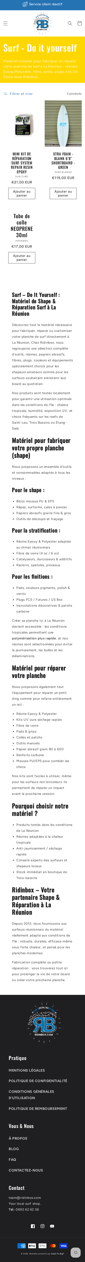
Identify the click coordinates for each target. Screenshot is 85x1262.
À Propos (18, 1138)
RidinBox (33, 1254)
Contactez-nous (26, 1170)
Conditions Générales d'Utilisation (31, 1095)
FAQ (12, 1160)
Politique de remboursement (38, 1109)
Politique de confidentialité (38, 1081)
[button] (5, 23)
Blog (14, 1149)
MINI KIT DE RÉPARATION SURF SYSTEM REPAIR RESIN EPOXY (21, 163)
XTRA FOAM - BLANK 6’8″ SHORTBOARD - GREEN (63, 161)
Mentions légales (27, 1070)
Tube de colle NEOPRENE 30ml (22, 225)
